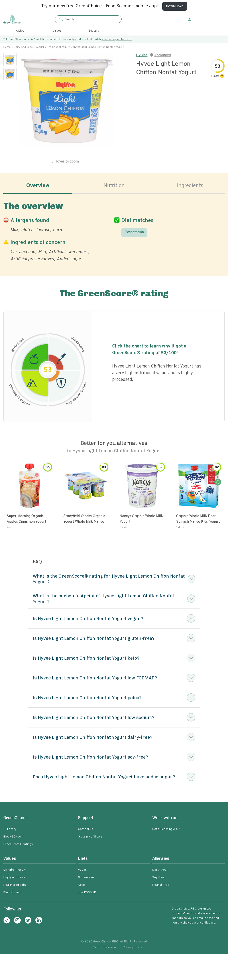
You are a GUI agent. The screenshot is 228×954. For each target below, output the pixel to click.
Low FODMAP (87, 892)
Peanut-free (160, 885)
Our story (9, 829)
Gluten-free (86, 877)
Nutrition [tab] (114, 186)
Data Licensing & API (166, 829)
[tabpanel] (114, 230)
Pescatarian (134, 232)
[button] (88, 19)
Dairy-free (159, 870)
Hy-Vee (141, 55)
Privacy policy (132, 947)
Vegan (82, 870)
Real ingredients (14, 885)
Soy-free (158, 877)
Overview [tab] (37, 186)
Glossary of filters (90, 837)
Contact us (85, 829)
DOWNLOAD (174, 6)
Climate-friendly (14, 870)
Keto (81, 885)
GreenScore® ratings (18, 844)
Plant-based (11, 892)
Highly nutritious (14, 877)
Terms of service (104, 947)
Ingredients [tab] (190, 186)
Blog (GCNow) (12, 837)
